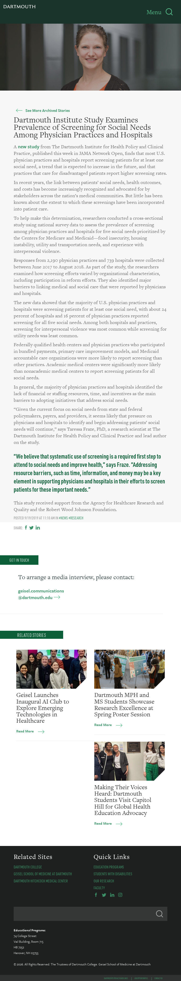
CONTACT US (158, 978)
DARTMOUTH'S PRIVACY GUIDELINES (116, 978)
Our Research (104, 880)
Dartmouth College (28, 866)
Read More (25, 731)
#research (76, 517)
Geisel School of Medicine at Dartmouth (43, 873)
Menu (154, 12)
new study (28, 146)
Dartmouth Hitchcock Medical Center (41, 880)
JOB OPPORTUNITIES (141, 978)
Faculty (99, 887)
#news (63, 517)
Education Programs (109, 866)
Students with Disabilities (113, 873)
